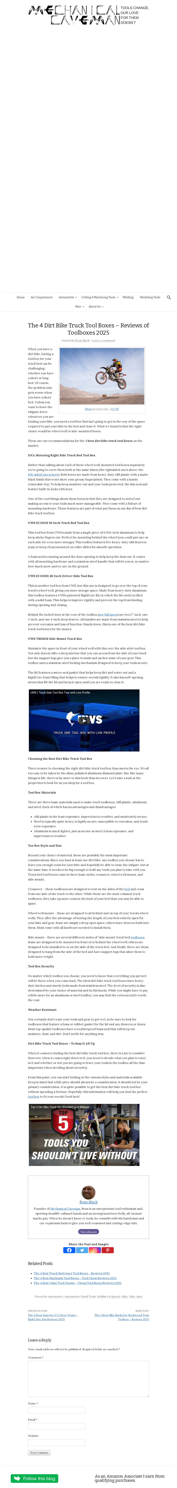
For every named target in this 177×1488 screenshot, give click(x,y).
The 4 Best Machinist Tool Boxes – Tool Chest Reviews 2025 (75, 1278)
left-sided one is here (43, 475)
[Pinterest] (108, 1250)
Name (33, 1403)
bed (127, 889)
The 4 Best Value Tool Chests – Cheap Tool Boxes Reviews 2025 (78, 1283)
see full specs (108, 615)
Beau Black (83, 340)
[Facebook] (69, 1250)
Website (33, 1435)
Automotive (66, 297)
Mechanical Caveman (65, 1209)
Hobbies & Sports (108, 1296)
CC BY (115, 409)
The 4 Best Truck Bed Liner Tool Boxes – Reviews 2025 (72, 1273)
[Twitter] (82, 1250)
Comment (35, 1357)
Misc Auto (135, 1296)
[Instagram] (95, 1250)
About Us (95, 306)
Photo (88, 409)
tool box (33, 1097)
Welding (128, 297)
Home (21, 297)
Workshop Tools (150, 297)
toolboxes (137, 937)
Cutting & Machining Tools (98, 297)
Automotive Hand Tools (80, 1296)
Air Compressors (42, 297)
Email (32, 1419)
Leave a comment (103, 340)
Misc (78, 306)
